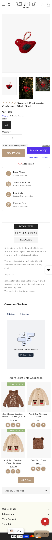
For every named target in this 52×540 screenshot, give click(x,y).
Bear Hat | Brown (39, 460)
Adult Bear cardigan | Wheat (39, 415)
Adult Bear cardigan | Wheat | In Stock (13, 461)
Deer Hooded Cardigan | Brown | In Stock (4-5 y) (13, 415)
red (6, 125)
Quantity (6, 132)
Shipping (5, 116)
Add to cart (14, 153)
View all (26, 480)
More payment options (38, 157)
